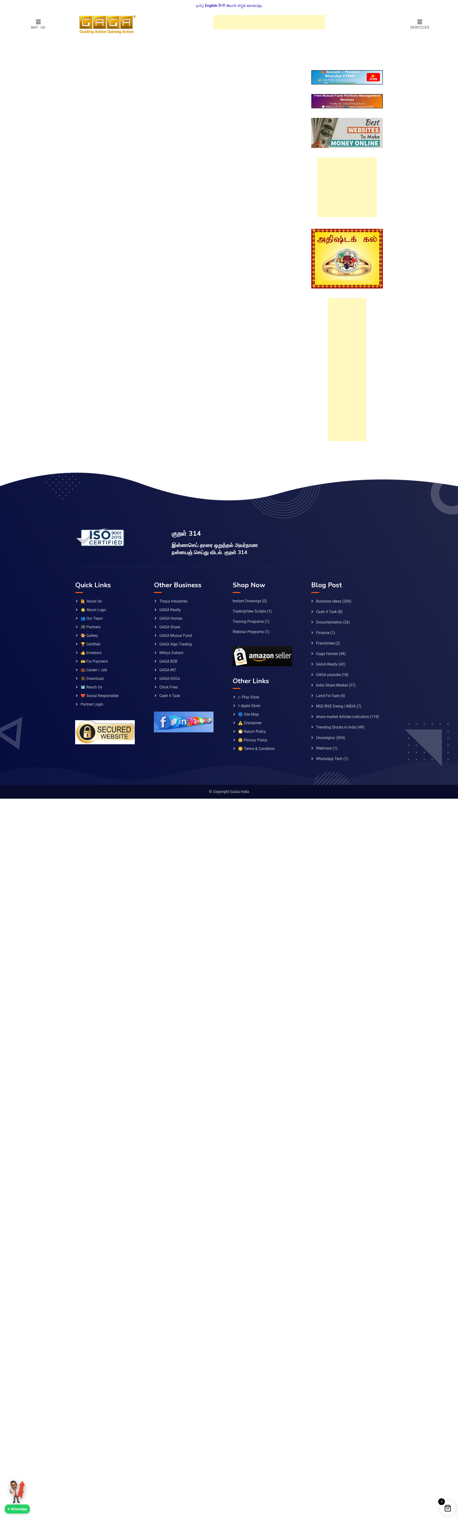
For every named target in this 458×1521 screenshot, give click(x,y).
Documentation (329, 622)
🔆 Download (92, 678)
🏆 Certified (90, 644)
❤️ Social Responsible (99, 695)
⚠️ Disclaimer (250, 723)
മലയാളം (254, 5)
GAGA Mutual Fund (175, 635)
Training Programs (248, 621)
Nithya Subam (171, 652)
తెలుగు (231, 5)
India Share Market (332, 685)
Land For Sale (327, 695)
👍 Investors (91, 652)
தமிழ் (200, 5)
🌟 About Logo (93, 610)
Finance (322, 632)
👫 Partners (90, 627)
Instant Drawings (247, 601)
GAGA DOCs (169, 678)
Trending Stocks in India (336, 727)
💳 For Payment (94, 661)
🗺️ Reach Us (91, 687)
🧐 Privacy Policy (252, 740)
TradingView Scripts (249, 611)
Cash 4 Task (169, 695)
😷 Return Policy (252, 731)
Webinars (324, 748)
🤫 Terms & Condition (256, 748)
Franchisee (325, 643)
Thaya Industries (173, 601)
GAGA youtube (328, 674)
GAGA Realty (170, 610)
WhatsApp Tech (329, 758)
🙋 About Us (91, 601)
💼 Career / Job (94, 670)
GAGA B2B (168, 661)
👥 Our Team (92, 618)
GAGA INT (167, 670)
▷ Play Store (248, 697)
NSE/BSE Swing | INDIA (336, 706)
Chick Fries (168, 687)
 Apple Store (249, 705)
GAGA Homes (170, 618)
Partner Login (92, 704)
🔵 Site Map (248, 714)
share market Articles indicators (342, 716)
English (211, 5)
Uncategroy (325, 737)
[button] (38, 22)
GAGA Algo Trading (175, 644)
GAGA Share (169, 627)
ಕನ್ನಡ (241, 5)
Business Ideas (328, 601)
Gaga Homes (327, 653)
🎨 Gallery (89, 635)
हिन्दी (221, 5)
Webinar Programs (248, 631)
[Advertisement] (269, 22)
